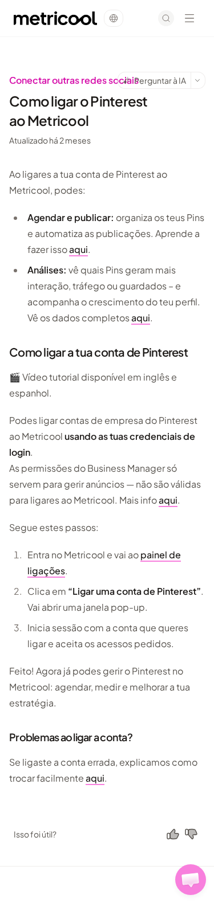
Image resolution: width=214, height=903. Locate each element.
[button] (190, 879)
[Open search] (166, 18)
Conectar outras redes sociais (74, 80)
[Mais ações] (198, 80)
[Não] (191, 834)
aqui (78, 249)
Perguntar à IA (160, 80)
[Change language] (113, 18)
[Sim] (173, 834)
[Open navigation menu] (189, 18)
